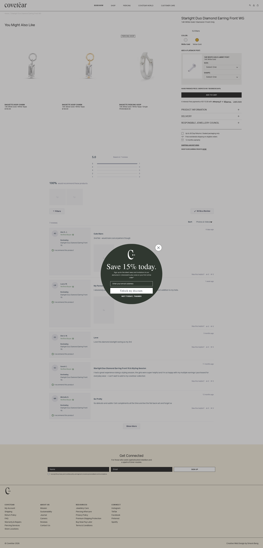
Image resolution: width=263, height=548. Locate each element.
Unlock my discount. (131, 290)
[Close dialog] (158, 247)
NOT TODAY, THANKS (131, 296)
